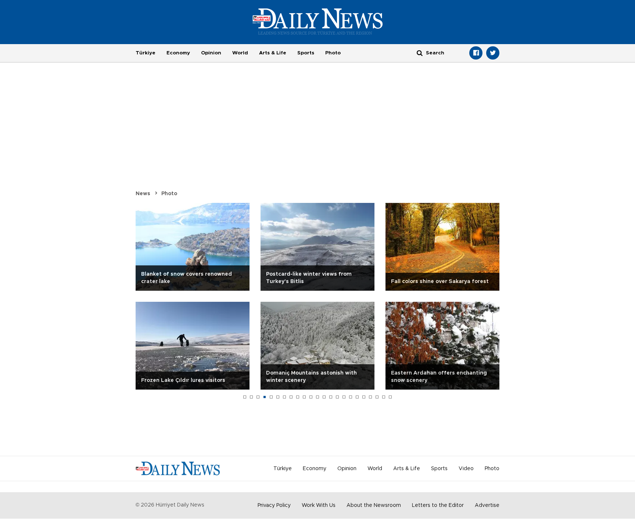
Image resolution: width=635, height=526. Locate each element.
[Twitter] (492, 53)
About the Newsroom (374, 505)
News (143, 193)
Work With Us (319, 505)
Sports (305, 53)
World (240, 53)
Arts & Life (272, 53)
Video (466, 468)
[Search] (420, 53)
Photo (333, 53)
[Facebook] (475, 53)
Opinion (211, 53)
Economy (178, 53)
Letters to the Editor (438, 505)
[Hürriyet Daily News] (317, 21)
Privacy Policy (274, 505)
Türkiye (145, 53)
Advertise (487, 505)
